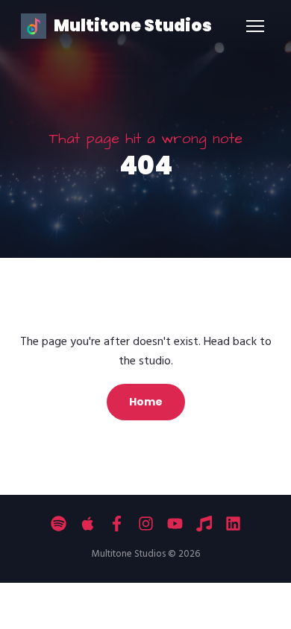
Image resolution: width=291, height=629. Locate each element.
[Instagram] (146, 523)
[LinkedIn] (233, 523)
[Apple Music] (88, 523)
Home (146, 401)
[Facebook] (117, 523)
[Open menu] (255, 26)
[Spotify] (58, 523)
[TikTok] (204, 523)
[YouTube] (175, 523)
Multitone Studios (133, 25)
